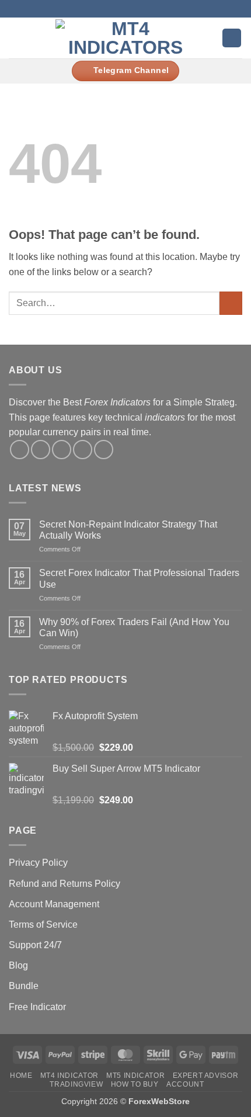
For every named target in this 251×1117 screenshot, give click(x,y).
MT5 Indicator (135, 1075)
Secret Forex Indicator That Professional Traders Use (139, 578)
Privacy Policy (38, 863)
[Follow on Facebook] (97, 9)
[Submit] (230, 303)
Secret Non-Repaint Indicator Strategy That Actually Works (128, 529)
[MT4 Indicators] (125, 38)
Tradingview (76, 1084)
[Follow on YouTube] (142, 9)
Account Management (54, 904)
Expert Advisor (206, 1075)
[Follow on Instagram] (108, 9)
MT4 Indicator (69, 1075)
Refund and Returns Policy (64, 884)
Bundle (24, 986)
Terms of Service (43, 924)
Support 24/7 (35, 945)
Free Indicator (37, 1007)
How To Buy (135, 1084)
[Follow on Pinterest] (103, 449)
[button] (16, 37)
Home (21, 1075)
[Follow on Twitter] (119, 9)
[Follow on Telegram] (153, 9)
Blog (18, 965)
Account (185, 1084)
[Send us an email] (131, 9)
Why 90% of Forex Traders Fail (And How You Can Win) (134, 627)
